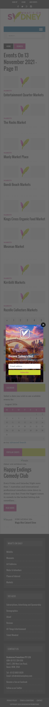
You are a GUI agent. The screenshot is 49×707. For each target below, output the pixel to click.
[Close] (43, 325)
